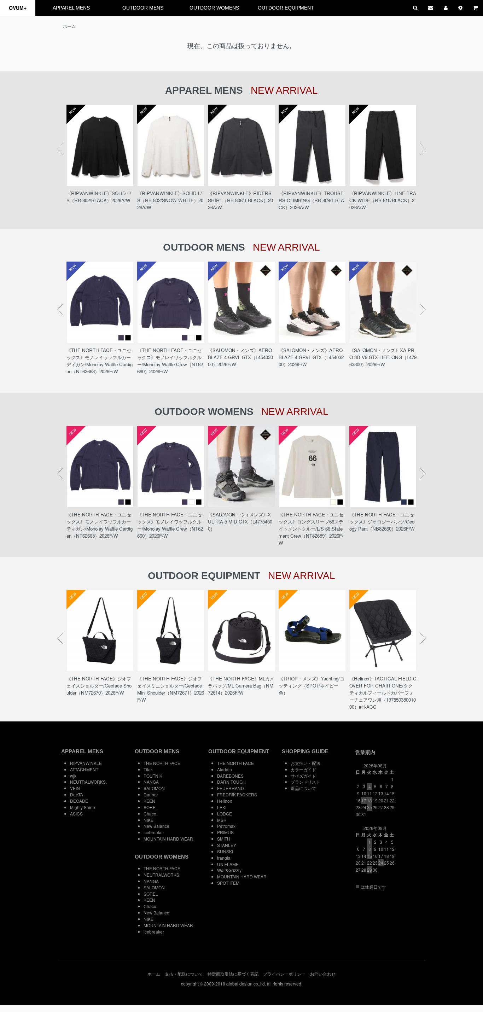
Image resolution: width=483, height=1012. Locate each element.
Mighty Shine (82, 807)
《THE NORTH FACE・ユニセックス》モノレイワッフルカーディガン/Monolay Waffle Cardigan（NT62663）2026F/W (99, 361)
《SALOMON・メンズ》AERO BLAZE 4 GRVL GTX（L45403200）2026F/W (311, 357)
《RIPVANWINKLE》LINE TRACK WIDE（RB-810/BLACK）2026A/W (382, 200)
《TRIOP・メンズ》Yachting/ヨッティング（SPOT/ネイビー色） (311, 685)
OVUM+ (18, 7)
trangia (224, 858)
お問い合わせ (323, 974)
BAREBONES (230, 776)
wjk (73, 776)
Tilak (148, 769)
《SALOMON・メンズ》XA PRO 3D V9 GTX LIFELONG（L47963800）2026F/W (383, 357)
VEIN (75, 788)
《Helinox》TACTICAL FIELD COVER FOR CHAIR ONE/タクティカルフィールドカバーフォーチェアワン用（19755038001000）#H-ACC (383, 692)
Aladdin (224, 769)
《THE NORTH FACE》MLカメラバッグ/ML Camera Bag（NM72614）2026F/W (241, 685)
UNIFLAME (228, 864)
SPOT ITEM (228, 883)
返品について (303, 788)
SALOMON (154, 788)
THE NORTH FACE (162, 763)
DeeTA (76, 794)
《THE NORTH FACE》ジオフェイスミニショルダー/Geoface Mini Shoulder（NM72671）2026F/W (170, 689)
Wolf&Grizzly (229, 870)
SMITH (223, 839)
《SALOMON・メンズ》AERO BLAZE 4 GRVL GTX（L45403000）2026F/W (240, 357)
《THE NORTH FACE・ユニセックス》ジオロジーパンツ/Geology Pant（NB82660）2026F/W (382, 521)
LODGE (224, 814)
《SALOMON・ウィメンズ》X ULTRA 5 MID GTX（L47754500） (240, 521)
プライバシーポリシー (284, 974)
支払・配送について (184, 974)
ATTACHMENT (84, 769)
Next (423, 149)
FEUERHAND (230, 788)
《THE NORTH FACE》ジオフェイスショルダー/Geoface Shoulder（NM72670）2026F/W (99, 685)
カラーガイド (303, 769)
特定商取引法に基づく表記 (233, 974)
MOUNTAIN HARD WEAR (168, 839)
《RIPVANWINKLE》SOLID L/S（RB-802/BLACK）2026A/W (98, 197)
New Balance (156, 826)
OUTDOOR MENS (142, 8)
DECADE (79, 801)
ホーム (69, 26)
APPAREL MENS (71, 8)
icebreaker (154, 832)
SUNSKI (225, 851)
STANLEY (226, 845)
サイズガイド (303, 776)
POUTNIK (153, 776)
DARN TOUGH (231, 782)
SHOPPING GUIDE (305, 751)
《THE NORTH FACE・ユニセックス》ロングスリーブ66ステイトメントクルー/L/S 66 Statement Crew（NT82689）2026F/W (311, 528)
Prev (60, 149)
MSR (222, 820)
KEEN (149, 801)
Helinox (224, 801)
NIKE (148, 820)
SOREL (151, 807)
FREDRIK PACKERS (237, 794)
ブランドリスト (305, 782)
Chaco (150, 814)
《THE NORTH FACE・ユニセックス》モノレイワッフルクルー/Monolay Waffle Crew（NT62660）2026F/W (170, 361)
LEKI (221, 807)
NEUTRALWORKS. (88, 782)
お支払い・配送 (305, 763)
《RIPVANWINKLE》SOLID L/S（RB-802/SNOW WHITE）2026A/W (170, 200)
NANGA (151, 782)
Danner (151, 794)
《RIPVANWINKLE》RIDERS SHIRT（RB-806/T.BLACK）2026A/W (240, 200)
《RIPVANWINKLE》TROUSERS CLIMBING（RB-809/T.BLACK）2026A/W (311, 200)
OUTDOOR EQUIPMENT (286, 8)
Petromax (226, 826)
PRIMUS (225, 832)
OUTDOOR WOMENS (214, 8)
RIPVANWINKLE (86, 763)
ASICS (76, 814)
